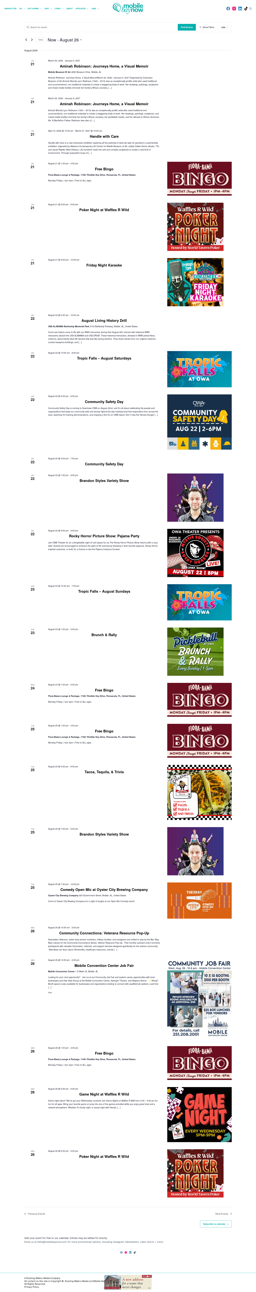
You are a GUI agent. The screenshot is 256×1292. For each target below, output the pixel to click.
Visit (46, 8)
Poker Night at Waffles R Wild (104, 209)
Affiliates (81, 8)
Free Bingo (104, 168)
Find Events (187, 27)
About (69, 8)
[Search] (250, 8)
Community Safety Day (104, 401)
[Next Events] (32, 40)
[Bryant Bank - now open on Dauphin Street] (128, 1282)
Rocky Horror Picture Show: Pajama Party (104, 535)
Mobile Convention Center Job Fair (104, 965)
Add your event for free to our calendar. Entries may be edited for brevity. (66, 1238)
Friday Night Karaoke (104, 265)
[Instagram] (234, 8)
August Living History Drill (104, 320)
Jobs (93, 8)
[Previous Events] (26, 40)
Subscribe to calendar (214, 1223)
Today (40, 39)
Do (20, 8)
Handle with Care (104, 136)
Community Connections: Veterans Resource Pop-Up (104, 932)
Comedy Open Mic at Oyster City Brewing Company (104, 889)
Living (58, 8)
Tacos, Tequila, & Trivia (104, 771)
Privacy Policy (31, 1286)
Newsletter (10, 8)
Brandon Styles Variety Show (104, 480)
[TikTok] (246, 8)
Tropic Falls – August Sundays (104, 591)
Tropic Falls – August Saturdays (104, 358)
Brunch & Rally (104, 634)
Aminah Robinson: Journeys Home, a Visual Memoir (104, 66)
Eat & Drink (33, 8)
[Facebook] (228, 8)
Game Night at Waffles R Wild (104, 1094)
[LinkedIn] (240, 8)
